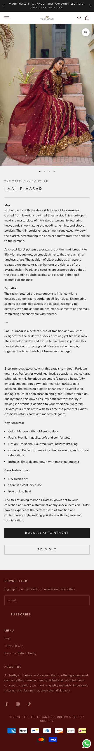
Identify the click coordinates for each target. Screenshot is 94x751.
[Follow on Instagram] (18, 704)
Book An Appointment (47, 533)
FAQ (7, 639)
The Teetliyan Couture (26, 181)
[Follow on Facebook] (6, 704)
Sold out (47, 549)
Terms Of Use (13, 646)
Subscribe (21, 615)
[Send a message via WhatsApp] (87, 743)
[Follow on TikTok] (29, 704)
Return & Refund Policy (20, 653)
